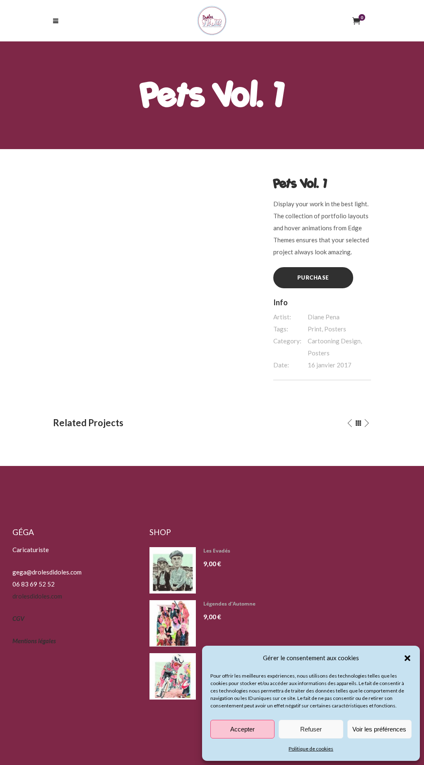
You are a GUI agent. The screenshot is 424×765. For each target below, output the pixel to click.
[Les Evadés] (175, 570)
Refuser (311, 729)
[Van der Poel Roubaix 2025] (175, 676)
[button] (407, 658)
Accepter (242, 729)
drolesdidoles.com (37, 596)
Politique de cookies (311, 749)
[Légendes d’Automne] (175, 623)
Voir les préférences (379, 729)
